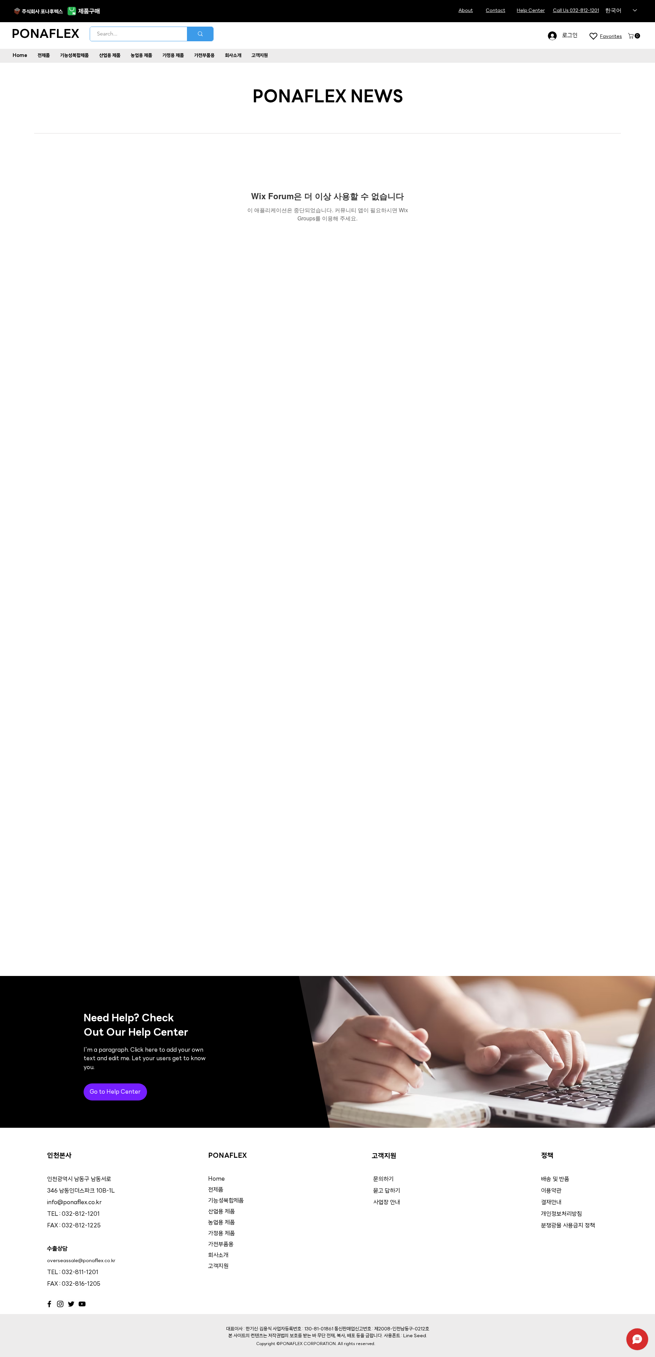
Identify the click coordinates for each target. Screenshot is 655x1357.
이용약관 (551, 1191)
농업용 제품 (221, 1223)
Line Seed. (415, 1336)
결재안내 (552, 1203)
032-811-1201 (80, 1272)
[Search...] (200, 34)
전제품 (215, 1190)
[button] (634, 36)
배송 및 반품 (555, 1179)
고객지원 (218, 1266)
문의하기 (383, 1179)
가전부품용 (221, 1244)
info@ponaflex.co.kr (74, 1203)
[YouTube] (82, 1304)
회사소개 (218, 1255)
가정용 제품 (221, 1234)
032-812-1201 (81, 1214)
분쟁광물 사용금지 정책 (568, 1226)
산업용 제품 (221, 1212)
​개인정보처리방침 (561, 1214)
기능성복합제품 (226, 1201)
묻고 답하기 (386, 1191)
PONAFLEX (45, 35)
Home (216, 1179)
